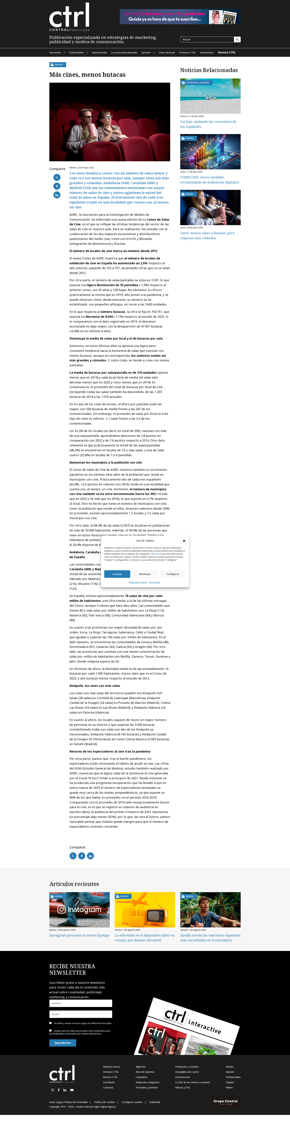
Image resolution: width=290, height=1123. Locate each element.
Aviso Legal (154, 582)
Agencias (141, 1066)
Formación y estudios (187, 1066)
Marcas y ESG (182, 1087)
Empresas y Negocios (147, 1082)
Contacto (108, 1087)
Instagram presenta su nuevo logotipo (79, 935)
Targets (230, 1082)
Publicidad (154, 1102)
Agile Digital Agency (105, 1106)
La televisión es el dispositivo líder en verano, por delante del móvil (144, 937)
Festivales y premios (147, 1087)
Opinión (230, 1071)
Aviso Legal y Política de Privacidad (68, 1102)
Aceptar (117, 574)
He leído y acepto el (82, 1023)
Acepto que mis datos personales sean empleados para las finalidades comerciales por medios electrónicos (79, 1032)
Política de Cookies (138, 582)
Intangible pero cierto (187, 1071)
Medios (230, 1066)
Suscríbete (108, 1082)
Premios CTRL (111, 1071)
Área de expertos (145, 1071)
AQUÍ (158, 553)
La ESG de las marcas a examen (192, 1082)
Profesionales (233, 1077)
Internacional (182, 1077)
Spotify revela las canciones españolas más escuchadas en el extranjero (210, 937)
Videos (229, 1087)
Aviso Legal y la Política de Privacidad (92, 1023)
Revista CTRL (110, 1077)
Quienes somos (111, 1066)
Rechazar (145, 574)
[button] (184, 540)
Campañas (141, 1077)
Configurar (172, 574)
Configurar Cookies (132, 1102)
